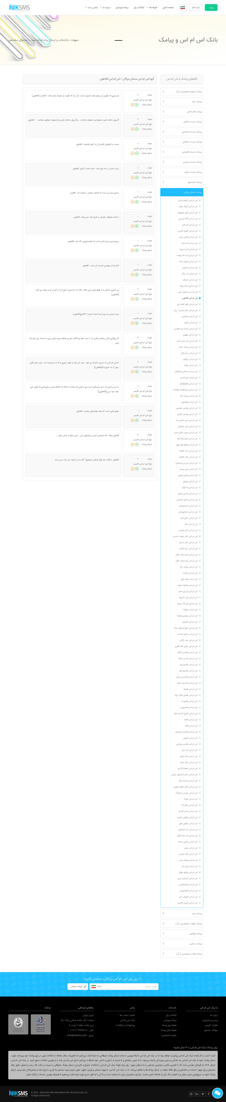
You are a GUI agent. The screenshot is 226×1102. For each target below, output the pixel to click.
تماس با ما (93, 7)
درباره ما (106, 7)
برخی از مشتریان (210, 1020)
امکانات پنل (139, 7)
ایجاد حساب (76, 986)
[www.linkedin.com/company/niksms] (197, 1093)
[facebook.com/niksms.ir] (208, 1093)
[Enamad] (41, 1024)
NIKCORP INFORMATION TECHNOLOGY (64, 1092)
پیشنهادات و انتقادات (125, 1025)
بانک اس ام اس (127, 1020)
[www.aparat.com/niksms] (191, 1093)
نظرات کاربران (211, 1025)
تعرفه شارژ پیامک (168, 1030)
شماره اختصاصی (168, 1035)
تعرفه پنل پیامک (168, 1025)
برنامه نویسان (122, 7)
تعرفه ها (153, 7)
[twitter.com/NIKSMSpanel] (202, 1093)
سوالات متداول (211, 1030)
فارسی (136, 99)
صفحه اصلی (168, 7)
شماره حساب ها (127, 1015)
